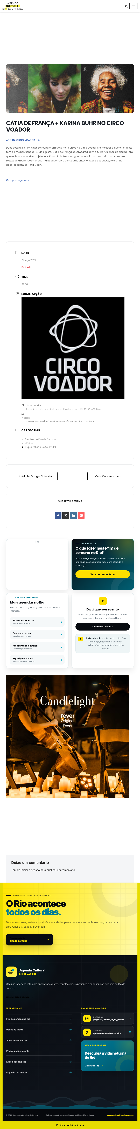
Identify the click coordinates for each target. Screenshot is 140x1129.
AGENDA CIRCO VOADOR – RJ (23, 140)
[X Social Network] (65, 515)
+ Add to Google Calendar (36, 476)
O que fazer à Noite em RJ (40, 447)
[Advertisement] (70, 39)
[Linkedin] (73, 515)
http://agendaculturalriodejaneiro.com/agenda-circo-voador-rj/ (60, 421)
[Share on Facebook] (58, 515)
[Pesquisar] (126, 6)
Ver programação (102, 574)
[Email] (81, 515)
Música (29, 443)
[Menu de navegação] (133, 6)
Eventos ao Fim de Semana (41, 439)
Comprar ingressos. (17, 180)
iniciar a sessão (30, 870)
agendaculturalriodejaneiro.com (120, 1115)
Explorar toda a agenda (17, 997)
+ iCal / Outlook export (106, 476)
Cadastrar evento (102, 626)
